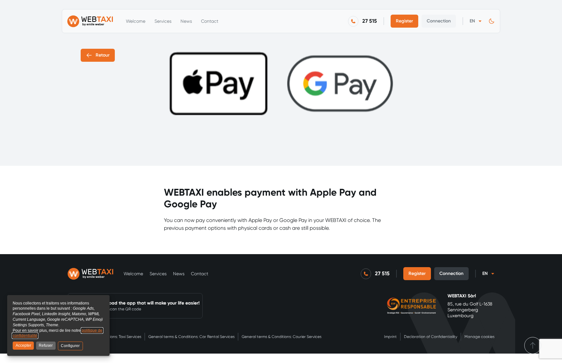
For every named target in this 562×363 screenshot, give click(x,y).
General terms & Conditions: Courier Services (281, 336)
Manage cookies (479, 336)
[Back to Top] (532, 345)
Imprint (390, 336)
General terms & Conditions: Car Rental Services (191, 336)
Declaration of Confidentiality (430, 336)
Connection (439, 21)
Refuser (46, 345)
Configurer (70, 346)
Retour (103, 55)
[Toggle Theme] (491, 21)
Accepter (23, 345)
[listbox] (476, 21)
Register (404, 21)
